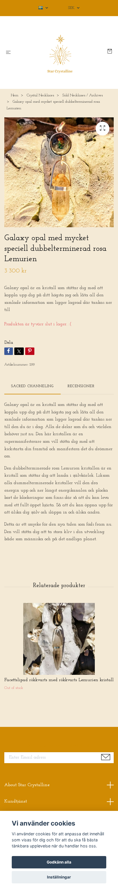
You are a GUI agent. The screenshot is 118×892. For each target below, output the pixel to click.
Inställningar (59, 877)
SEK (72, 8)
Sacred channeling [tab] (32, 386)
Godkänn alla (59, 862)
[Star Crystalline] (60, 52)
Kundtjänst (15, 801)
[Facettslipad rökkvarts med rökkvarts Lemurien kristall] (59, 639)
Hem (14, 95)
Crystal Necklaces (40, 95)
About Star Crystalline (27, 785)
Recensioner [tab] (81, 386)
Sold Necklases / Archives (82, 95)
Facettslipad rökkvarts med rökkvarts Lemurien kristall (59, 680)
